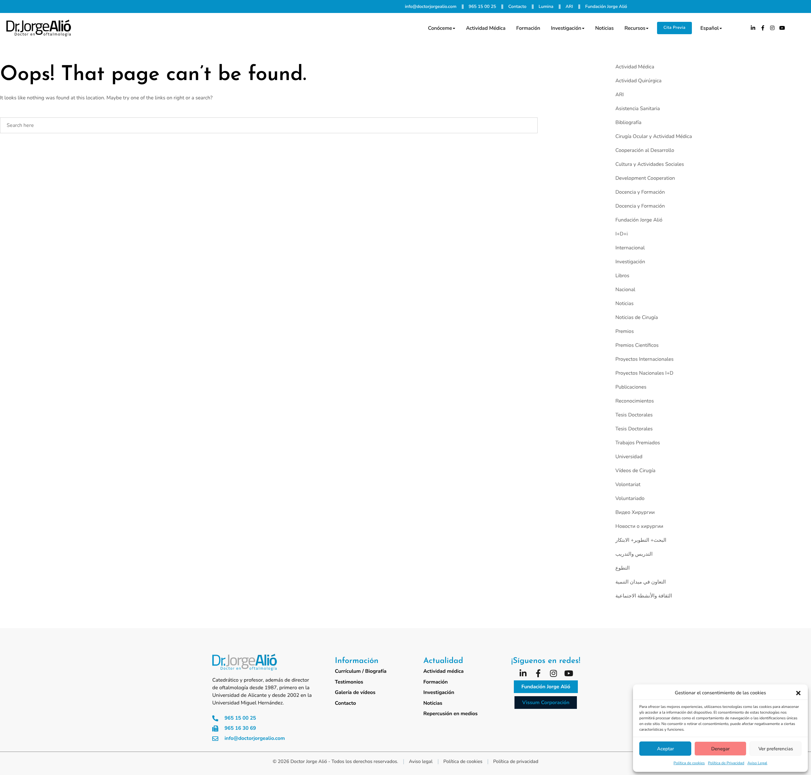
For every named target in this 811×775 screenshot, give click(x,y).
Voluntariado (629, 498)
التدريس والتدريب (633, 554)
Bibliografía (628, 122)
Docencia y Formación (640, 192)
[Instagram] (773, 28)
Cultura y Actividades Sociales (649, 164)
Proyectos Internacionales (644, 359)
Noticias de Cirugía (636, 317)
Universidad (628, 456)
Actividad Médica (634, 66)
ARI (619, 94)
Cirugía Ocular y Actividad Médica (653, 136)
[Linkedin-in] (753, 28)
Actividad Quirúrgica (638, 80)
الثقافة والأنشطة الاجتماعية (643, 595)
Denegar (720, 749)
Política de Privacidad (726, 763)
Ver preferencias (775, 749)
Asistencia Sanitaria (637, 108)
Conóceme (440, 28)
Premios (624, 331)
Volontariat (627, 484)
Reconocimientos (634, 400)
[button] (798, 693)
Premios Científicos (637, 345)
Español (709, 28)
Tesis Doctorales (634, 414)
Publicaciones (630, 387)
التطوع (622, 568)
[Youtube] (782, 28)
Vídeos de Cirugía (635, 470)
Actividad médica (486, 28)
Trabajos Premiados (637, 442)
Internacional (630, 247)
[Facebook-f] (763, 28)
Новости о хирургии (639, 526)
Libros (622, 275)
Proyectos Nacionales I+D (644, 373)
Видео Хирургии (635, 512)
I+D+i (621, 233)
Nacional (625, 289)
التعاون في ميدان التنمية (640, 581)
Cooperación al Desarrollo (644, 150)
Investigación (566, 28)
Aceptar (665, 749)
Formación (528, 28)
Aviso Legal (757, 763)
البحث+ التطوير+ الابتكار (640, 540)
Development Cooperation (645, 178)
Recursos (634, 28)
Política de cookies (689, 763)
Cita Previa (674, 27)
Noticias (604, 28)
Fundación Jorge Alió (638, 219)
